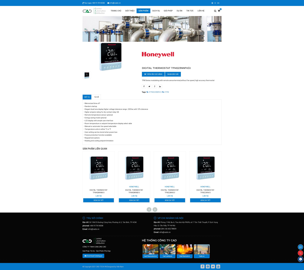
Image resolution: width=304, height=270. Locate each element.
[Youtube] (218, 266)
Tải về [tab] (96, 97)
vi (215, 3)
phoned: (86, 226)
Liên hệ (99, 196)
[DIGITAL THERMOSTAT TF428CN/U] (205, 168)
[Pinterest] (208, 266)
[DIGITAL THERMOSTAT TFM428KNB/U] (98, 168)
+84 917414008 (98, 3)
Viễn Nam (120, 267)
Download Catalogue (94, 256)
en (218, 3)
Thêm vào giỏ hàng (154, 74)
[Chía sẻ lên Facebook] (144, 86)
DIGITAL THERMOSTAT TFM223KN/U (170, 191)
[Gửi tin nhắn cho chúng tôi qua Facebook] (300, 259)
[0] (219, 11)
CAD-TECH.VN (101, 267)
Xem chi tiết (99, 200)
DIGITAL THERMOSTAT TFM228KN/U (134, 191)
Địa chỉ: (86, 222)
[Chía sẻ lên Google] (155, 86)
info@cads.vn (115, 3)
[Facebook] (202, 266)
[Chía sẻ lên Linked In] (160, 86)
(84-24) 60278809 (168, 229)
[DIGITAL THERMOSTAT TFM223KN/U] (169, 168)
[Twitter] (213, 266)
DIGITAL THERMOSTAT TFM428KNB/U (98, 191)
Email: (85, 229)
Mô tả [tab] (87, 97)
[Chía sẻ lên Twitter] (149, 86)
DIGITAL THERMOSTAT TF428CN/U (205, 190)
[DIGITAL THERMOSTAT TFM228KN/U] (134, 168)
